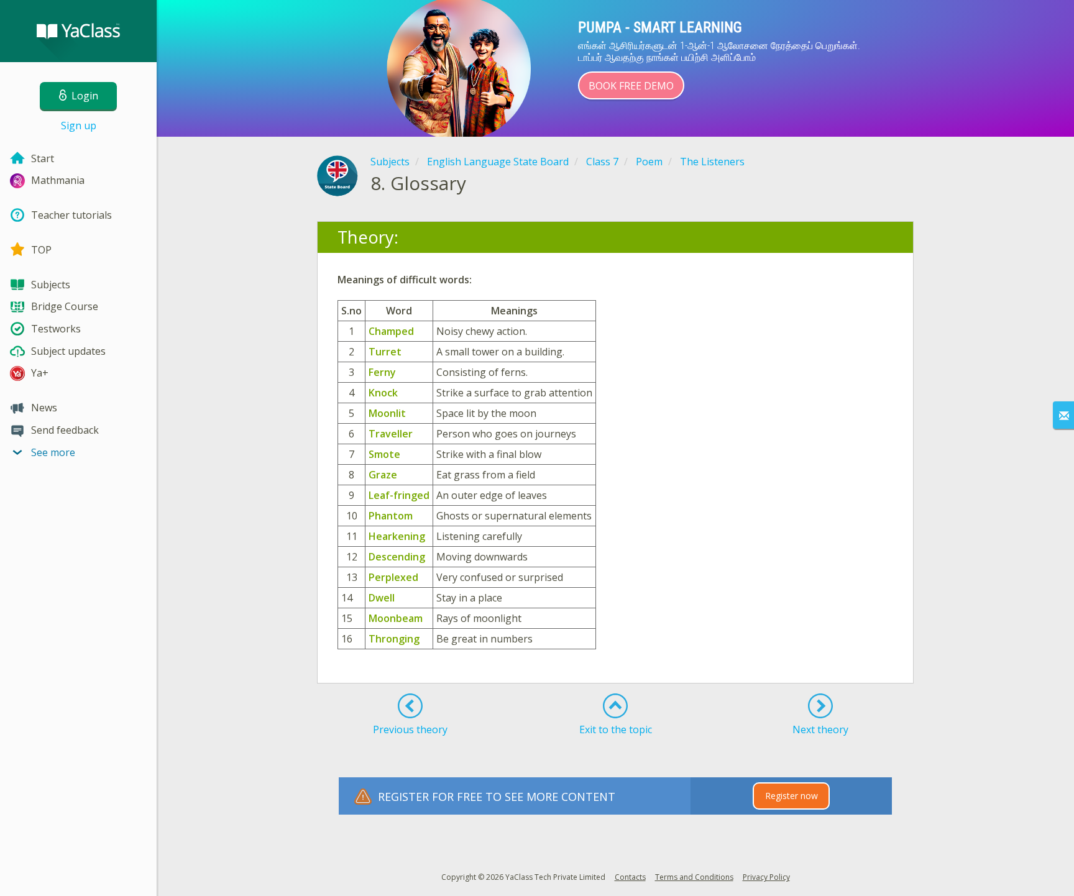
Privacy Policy (766, 877)
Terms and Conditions (694, 877)
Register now (791, 796)
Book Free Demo (631, 86)
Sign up (78, 125)
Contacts (630, 877)
